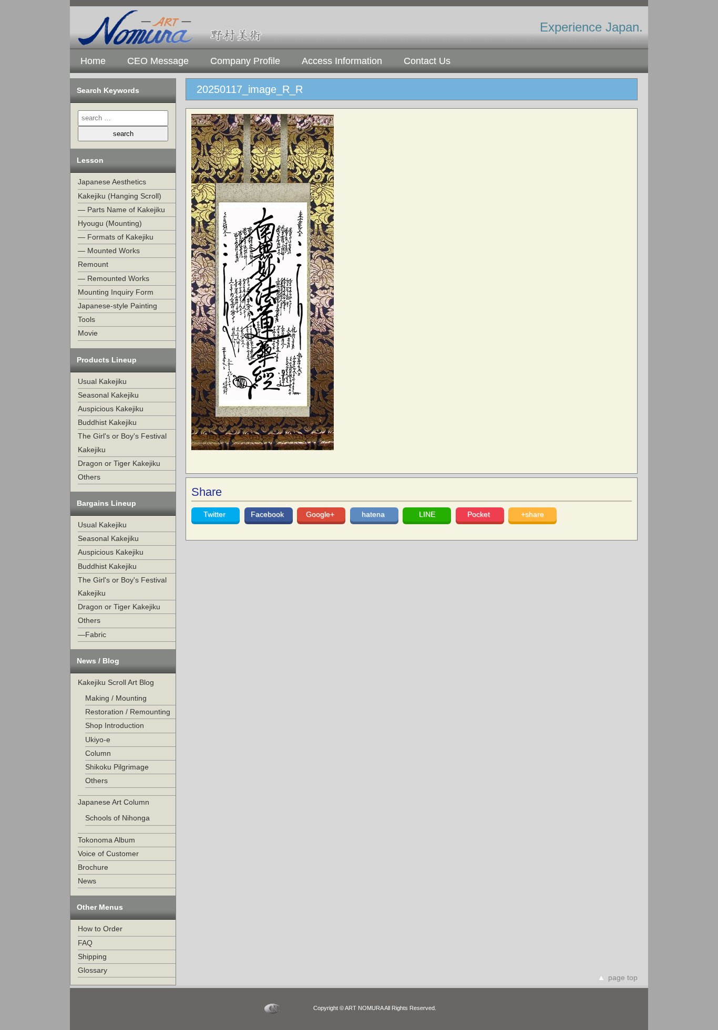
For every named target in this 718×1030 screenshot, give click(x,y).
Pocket (479, 514)
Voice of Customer (108, 853)
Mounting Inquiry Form (115, 292)
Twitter (215, 514)
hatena (374, 514)
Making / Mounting (116, 698)
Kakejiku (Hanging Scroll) (119, 196)
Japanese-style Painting (117, 305)
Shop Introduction (114, 725)
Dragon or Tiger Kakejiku (119, 463)
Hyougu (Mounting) (110, 223)
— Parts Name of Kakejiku (121, 209)
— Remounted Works (113, 278)
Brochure (93, 867)
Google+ (321, 514)
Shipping (92, 956)
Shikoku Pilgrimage (117, 767)
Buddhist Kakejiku (107, 422)
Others (89, 477)
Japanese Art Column (113, 802)
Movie (88, 333)
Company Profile (245, 61)
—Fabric (92, 634)
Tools (86, 319)
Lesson (90, 160)
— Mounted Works (109, 250)
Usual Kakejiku (102, 381)
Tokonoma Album (106, 840)
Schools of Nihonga (117, 818)
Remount (93, 264)
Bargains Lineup (106, 503)
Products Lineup (107, 360)
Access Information (342, 61)
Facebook (268, 514)
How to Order (100, 928)
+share (532, 514)
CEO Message (158, 61)
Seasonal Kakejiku (108, 395)
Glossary (92, 970)
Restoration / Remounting (127, 712)
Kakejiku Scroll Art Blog (116, 682)
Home (93, 61)
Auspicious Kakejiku (110, 408)
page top (623, 977)
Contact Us (427, 61)
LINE (427, 514)
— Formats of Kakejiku (115, 237)
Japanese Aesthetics (112, 182)
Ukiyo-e (97, 739)
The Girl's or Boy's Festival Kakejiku (122, 442)
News (87, 881)
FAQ (85, 943)
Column (98, 753)
